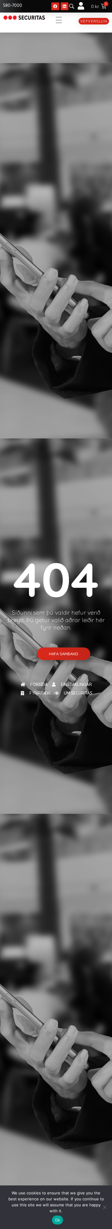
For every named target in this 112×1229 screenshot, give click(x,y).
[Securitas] (24, 17)
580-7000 (12, 5)
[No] (105, 1207)
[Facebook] (55, 6)
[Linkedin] (64, 6)
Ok (57, 1220)
